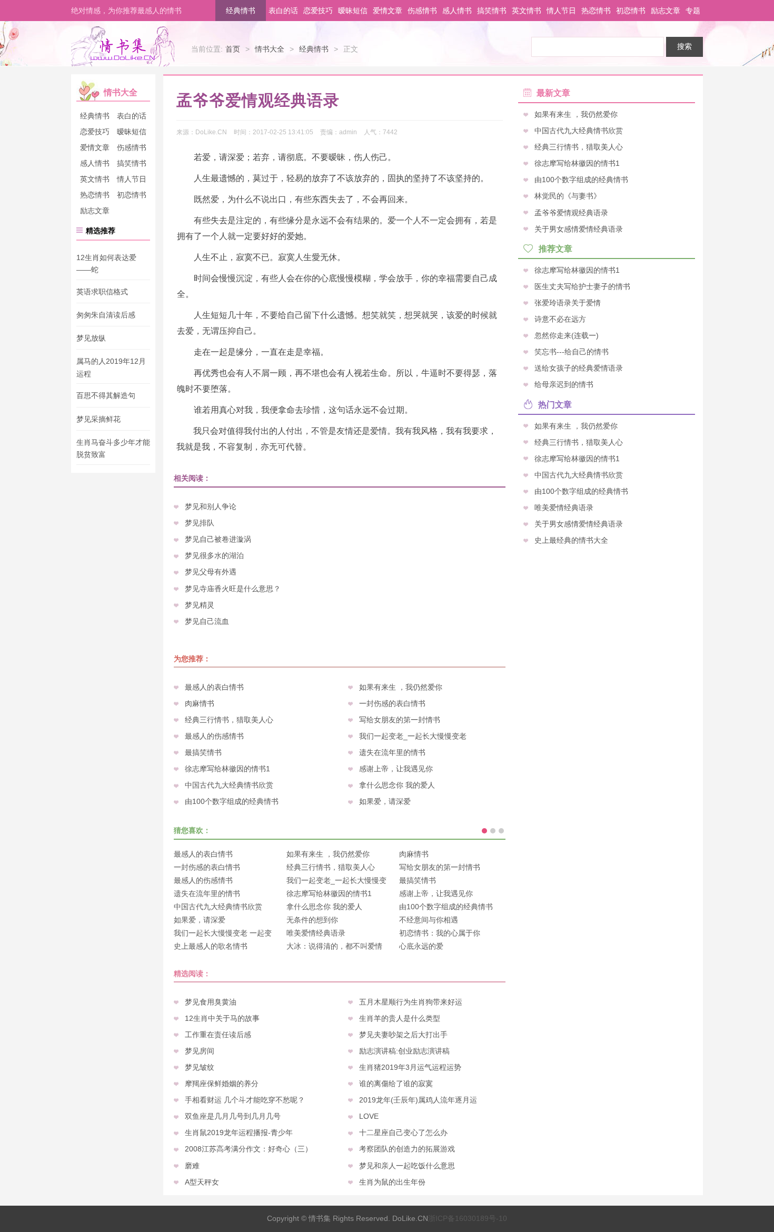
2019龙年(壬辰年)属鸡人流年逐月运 (418, 1100)
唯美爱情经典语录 (315, 933)
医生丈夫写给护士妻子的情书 (582, 286)
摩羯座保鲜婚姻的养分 (222, 1083)
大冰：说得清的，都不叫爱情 (334, 946)
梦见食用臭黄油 (210, 1002)
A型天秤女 (202, 1182)
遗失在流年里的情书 (392, 752)
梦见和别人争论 (210, 506)
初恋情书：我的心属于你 (439, 933)
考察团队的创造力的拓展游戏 (407, 1149)
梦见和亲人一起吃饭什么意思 (407, 1165)
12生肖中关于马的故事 (222, 1018)
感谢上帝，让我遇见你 (396, 768)
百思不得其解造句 (105, 396)
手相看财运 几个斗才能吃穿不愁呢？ (245, 1100)
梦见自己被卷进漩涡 (218, 539)
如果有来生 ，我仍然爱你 (400, 687)
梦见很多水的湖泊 (214, 555)
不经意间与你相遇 (428, 920)
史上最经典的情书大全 (571, 540)
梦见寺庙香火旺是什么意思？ (233, 588)
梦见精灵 (199, 605)
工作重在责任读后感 (218, 1034)
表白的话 (283, 10)
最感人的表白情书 (214, 687)
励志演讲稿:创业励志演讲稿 (404, 1051)
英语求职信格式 (102, 291)
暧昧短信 (353, 10)
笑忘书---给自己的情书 (571, 351)
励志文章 (665, 10)
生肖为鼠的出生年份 (392, 1182)
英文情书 (526, 10)
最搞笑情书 (203, 752)
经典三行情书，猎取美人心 (229, 720)
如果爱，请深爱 (385, 801)
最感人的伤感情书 (214, 736)
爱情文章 (387, 10)
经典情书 (240, 10)
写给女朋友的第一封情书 (399, 720)
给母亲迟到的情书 (563, 384)
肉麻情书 (199, 703)
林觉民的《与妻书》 (567, 196)
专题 (693, 10)
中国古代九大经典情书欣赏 (229, 785)
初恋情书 (631, 10)
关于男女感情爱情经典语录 (578, 228)
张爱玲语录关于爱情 (567, 302)
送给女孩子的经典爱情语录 (578, 368)
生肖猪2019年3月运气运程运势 (410, 1067)
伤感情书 (422, 10)
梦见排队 (199, 523)
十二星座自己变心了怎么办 (403, 1132)
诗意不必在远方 (560, 319)
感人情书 (457, 10)
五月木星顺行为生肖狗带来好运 (410, 1002)
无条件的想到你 (312, 920)
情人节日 (561, 10)
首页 (232, 49)
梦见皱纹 (199, 1067)
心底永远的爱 (421, 946)
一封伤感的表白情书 (392, 703)
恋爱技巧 (318, 10)
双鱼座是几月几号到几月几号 (233, 1116)
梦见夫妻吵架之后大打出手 (403, 1034)
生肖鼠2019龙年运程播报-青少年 (239, 1132)
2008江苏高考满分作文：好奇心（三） (248, 1149)
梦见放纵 (91, 338)
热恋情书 (596, 10)
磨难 (192, 1165)
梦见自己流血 (207, 621)
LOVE (369, 1116)
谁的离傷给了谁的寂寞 (396, 1083)
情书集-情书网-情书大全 (122, 46)
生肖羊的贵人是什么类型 (399, 1018)
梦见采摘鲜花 (98, 419)
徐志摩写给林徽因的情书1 (227, 768)
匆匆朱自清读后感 (105, 315)
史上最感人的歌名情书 (210, 946)
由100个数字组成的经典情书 (232, 801)
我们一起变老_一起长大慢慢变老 (413, 736)
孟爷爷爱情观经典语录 (571, 212)
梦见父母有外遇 (210, 572)
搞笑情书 (492, 10)
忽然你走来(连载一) (566, 335)
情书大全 (269, 49)
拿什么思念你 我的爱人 (397, 785)
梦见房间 (199, 1051)
